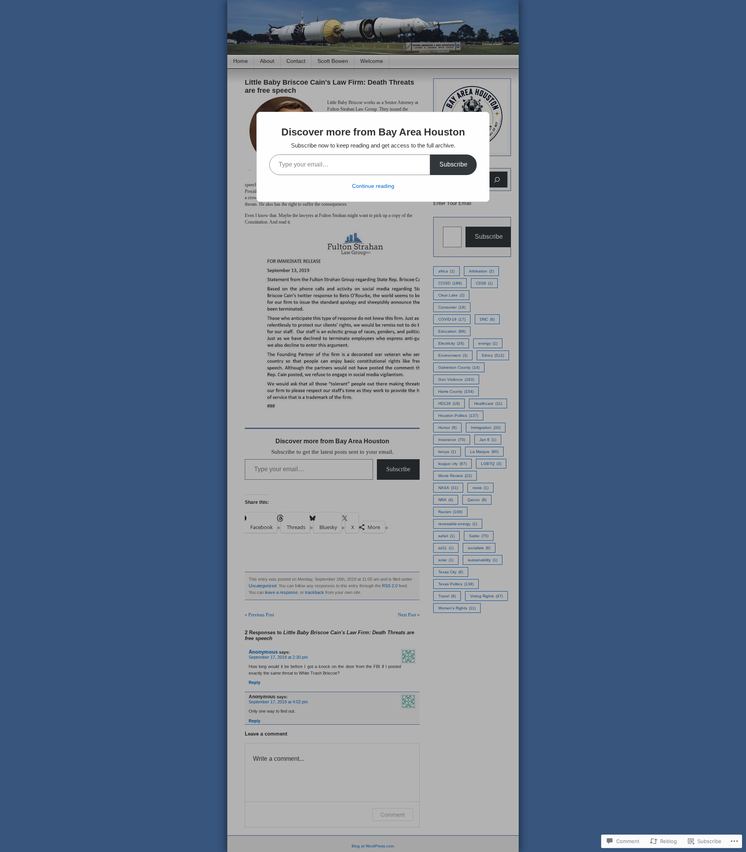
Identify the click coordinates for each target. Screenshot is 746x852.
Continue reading (373, 186)
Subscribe (453, 164)
